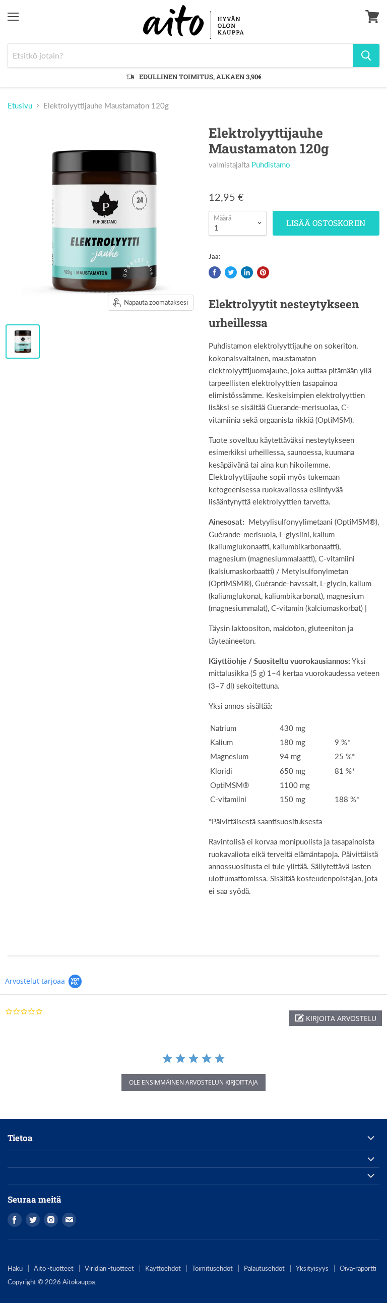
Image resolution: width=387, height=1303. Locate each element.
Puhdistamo (270, 164)
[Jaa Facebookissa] (215, 272)
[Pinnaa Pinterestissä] (263, 272)
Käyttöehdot (163, 1268)
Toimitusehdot (212, 1268)
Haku (15, 1268)
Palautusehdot (264, 1268)
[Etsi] (366, 55)
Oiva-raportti (358, 1268)
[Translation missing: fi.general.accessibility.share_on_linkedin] (247, 272)
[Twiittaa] (231, 272)
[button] (335, 1018)
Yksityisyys (312, 1268)
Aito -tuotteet (54, 1268)
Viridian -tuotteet (109, 1268)
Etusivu (20, 105)
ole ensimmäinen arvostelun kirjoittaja (193, 1082)
